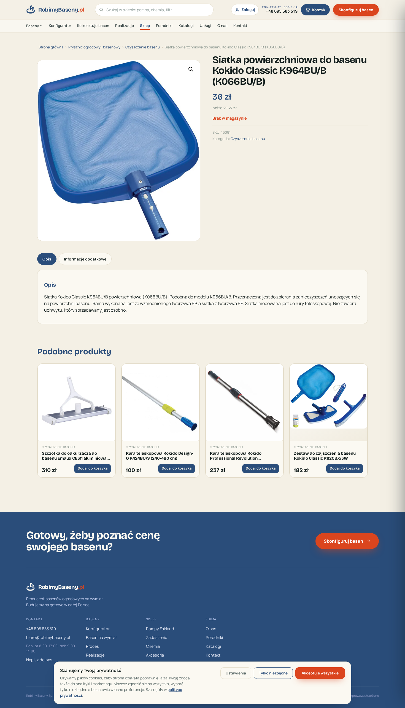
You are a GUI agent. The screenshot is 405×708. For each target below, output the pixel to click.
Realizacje (124, 25)
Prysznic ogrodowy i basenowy (94, 47)
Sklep (145, 25)
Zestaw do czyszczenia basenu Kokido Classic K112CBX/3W (325, 456)
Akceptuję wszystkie (320, 673)
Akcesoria (155, 655)
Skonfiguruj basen (356, 9)
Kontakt (240, 25)
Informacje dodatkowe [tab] (85, 259)
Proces (92, 646)
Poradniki (164, 25)
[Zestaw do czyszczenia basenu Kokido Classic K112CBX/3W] (328, 402)
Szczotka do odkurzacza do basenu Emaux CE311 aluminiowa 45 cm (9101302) (74, 456)
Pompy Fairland (160, 628)
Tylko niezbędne (273, 673)
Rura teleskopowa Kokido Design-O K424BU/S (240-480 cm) (159, 456)
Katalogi (186, 25)
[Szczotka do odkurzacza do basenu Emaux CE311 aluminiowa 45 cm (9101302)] (76, 402)
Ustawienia (236, 673)
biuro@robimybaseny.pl (48, 637)
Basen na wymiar (101, 637)
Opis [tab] (46, 259)
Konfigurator (60, 25)
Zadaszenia (156, 637)
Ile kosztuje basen (93, 25)
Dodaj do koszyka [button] (92, 468)
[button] (191, 69)
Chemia (153, 646)
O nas (222, 25)
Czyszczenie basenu (142, 47)
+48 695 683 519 (41, 628)
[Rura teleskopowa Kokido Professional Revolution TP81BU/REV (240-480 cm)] (244, 402)
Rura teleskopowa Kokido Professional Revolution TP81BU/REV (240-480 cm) (236, 456)
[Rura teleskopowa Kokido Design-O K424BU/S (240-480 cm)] (160, 402)
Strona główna (51, 47)
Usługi (205, 25)
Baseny (32, 25)
